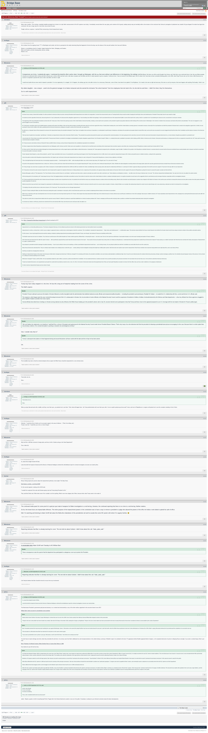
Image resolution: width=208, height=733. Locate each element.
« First (10, 13)
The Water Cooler (22, 10)
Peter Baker (26, 107)
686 (16, 13)
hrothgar (6, 40)
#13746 (204, 279)
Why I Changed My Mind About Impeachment (34, 220)
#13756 (204, 524)
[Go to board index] (11, 3)
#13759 (204, 592)
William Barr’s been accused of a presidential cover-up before (35, 610)
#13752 (204, 437)
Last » (32, 13)
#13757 (204, 540)
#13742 (204, 40)
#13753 (204, 457)
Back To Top (4, 730)
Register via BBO (188, 5)
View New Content (200, 10)
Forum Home (10, 730)
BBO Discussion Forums (6, 10)
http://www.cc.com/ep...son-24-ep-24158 (30, 484)
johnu (6, 592)
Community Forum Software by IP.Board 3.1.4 (197, 730)
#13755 (204, 501)
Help (204, 5)
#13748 (204, 356)
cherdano (7, 19)
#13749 (204, 372)
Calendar (15, 8)
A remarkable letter (27, 545)
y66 (5, 103)
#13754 (204, 476)
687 (19, 13)
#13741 (204, 19)
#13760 (204, 680)
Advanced (207, 8)
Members (9, 8)
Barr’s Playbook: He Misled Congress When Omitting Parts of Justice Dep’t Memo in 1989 (42, 643)
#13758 (204, 566)
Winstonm (7, 63)
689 (24, 13)
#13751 (204, 418)
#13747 (204, 316)
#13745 (204, 215)
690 (27, 13)
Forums (3, 8)
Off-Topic (15, 10)
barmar (6, 476)
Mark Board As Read (25, 730)
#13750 (204, 391)
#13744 (204, 103)
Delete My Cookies (17, 730)
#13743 (204, 63)
